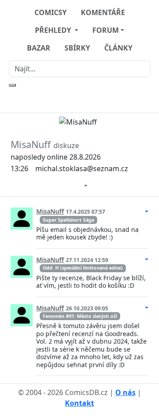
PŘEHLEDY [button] (54, 30)
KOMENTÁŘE (103, 12)
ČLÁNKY (118, 48)
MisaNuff (50, 211)
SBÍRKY (77, 48)
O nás (125, 392)
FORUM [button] (105, 30)
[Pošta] (77, 185)
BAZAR (38, 48)
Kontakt (79, 403)
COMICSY (50, 12)
